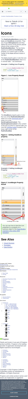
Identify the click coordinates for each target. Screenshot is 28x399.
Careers (5, 356)
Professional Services (8, 287)
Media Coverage (7, 355)
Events (4, 291)
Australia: (11, 308)
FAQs (4, 292)
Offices (4, 357)
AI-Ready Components (12, 269)
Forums (4, 283)
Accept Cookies (14, 392)
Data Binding (8, 247)
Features (16, 16)
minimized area (17, 118)
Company (5, 350)
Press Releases (6, 353)
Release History (6, 282)
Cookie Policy (13, 387)
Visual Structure (9, 243)
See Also (7, 239)
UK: (10, 305)
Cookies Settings (14, 396)
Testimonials (6, 298)
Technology (5, 351)
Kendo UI (2, 267)
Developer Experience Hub (9, 279)
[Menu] (2, 11)
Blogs (4, 285)
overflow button (12, 127)
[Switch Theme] (25, 11)
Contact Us (5, 302)
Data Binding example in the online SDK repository (14, 230)
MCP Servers (3, 269)
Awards (4, 352)
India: (11, 306)
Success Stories (7, 297)
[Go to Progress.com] (4, 339)
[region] (14, 389)
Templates (7, 245)
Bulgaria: (11, 307)
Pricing (4, 274)
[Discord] (6, 321)
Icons (20, 16)
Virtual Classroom (7, 290)
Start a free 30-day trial (14, 26)
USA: (10, 304)
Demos (4, 280)
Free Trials (5, 273)
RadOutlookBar (9, 16)
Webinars (5, 286)
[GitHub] (6, 320)
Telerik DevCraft (4, 264)
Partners (5, 288)
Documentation (6, 281)
